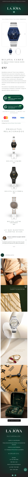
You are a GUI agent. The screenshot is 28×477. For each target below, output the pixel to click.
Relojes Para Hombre (15, 19)
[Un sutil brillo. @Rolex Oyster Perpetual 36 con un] (14, 325)
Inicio (3, 19)
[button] (14, 12)
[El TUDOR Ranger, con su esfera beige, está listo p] (14, 271)
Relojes (7, 19)
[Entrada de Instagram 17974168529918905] (14, 298)
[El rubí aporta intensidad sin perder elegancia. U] (14, 351)
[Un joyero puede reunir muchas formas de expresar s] (14, 405)
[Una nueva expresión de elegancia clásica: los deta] (14, 378)
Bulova (9, 123)
